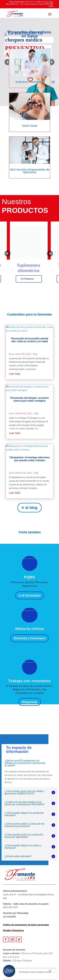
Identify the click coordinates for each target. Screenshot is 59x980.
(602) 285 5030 (49, 5)
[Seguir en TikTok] (19, 939)
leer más (14, 374)
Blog (35, 353)
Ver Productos (27, 279)
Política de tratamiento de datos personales (26, 924)
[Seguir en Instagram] (12, 939)
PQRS (29, 577)
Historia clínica (29, 629)
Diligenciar (29, 702)
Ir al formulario (29, 595)
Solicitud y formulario (29, 638)
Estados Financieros (13, 930)
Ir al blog (29, 507)
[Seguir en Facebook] (5, 939)
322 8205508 (9, 916)
